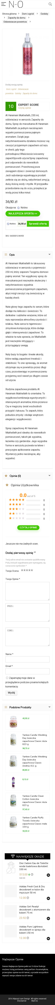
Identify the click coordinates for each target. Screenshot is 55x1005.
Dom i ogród (28, 14)
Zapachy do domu (16, 18)
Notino (12, 224)
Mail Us (34, 1001)
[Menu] (3, 4)
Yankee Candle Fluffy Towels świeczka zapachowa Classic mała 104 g (34, 822)
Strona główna (9, 14)
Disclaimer (21, 1001)
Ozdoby (44, 14)
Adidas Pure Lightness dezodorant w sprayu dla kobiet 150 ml (32, 929)
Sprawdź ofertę (38, 223)
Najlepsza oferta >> (23, 213)
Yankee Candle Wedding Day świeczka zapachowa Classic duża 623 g (34, 739)
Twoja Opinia (13, 579)
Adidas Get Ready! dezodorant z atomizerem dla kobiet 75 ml (34, 909)
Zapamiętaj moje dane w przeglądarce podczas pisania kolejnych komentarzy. (27, 682)
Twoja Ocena (12, 571)
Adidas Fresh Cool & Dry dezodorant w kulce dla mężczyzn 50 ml (32, 889)
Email (9, 666)
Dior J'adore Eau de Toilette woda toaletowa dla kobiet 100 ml (33, 866)
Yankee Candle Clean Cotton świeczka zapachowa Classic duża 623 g (34, 800)
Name (9, 654)
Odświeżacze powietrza (15, 22)
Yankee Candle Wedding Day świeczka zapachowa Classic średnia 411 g (34, 761)
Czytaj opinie (24, 108)
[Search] (50, 4)
